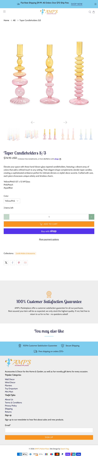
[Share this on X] (6, 262)
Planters (8, 385)
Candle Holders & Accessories (25, 253)
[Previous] (33, 122)
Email (8, 425)
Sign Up (49, 437)
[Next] (65, 122)
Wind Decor (10, 382)
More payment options (49, 239)
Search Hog (65, 449)
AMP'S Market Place (42, 449)
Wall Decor (10, 379)
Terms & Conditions (13, 402)
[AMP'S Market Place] (49, 12)
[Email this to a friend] (25, 262)
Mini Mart (9, 391)
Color (6, 196)
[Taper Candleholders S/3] (49, 73)
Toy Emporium (11, 388)
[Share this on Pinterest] (18, 262)
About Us (9, 399)
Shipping (9, 409)
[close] (95, 4)
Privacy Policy (11, 405)
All (14, 20)
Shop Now (76, 4)
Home (6, 20)
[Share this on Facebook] (12, 262)
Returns (8, 412)
